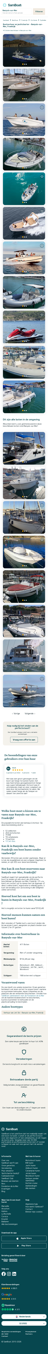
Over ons (5, 1160)
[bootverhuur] (12, 4)
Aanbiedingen (31, 1186)
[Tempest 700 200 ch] (24, 362)
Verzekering (6, 1168)
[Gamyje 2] (24, 50)
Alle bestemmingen (9, 1224)
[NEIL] (24, 258)
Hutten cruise (31, 1183)
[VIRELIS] (24, 586)
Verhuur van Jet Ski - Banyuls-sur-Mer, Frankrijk (23, 1012)
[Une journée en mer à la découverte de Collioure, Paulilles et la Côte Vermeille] (24, 552)
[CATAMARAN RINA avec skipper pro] (24, 656)
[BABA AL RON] (24, 292)
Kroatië (4, 1219)
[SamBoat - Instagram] (9, 1274)
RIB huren (29, 1163)
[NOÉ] (24, 621)
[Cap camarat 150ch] (24, 397)
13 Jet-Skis (10, 841)
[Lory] (24, 327)
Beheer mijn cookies (33, 1212)
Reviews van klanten (9, 1181)
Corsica (4, 1216)
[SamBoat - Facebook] (3, 1274)
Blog (3, 1191)
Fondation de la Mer (9, 1186)
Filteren (39, 11)
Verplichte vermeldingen (11, 1331)
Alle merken (30, 1188)
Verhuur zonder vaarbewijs (32, 1179)
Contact (29, 1209)
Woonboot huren (32, 1176)
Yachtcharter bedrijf (10, 1173)
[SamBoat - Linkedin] (14, 1274)
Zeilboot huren (31, 1168)
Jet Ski (34, 967)
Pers (3, 1184)
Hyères (4, 1211)
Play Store (26, 1245)
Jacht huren (30, 1165)
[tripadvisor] (8, 1305)
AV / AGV (4, 1334)
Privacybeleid (30, 1331)
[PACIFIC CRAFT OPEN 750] (24, 119)
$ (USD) (23, 1323)
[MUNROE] (24, 691)
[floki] (24, 483)
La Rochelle (6, 1214)
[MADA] (24, 188)
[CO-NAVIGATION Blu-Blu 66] (24, 85)
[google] (6, 1294)
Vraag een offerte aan (24, 739)
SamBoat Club (7, 1178)
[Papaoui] (24, 517)
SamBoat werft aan (9, 1163)
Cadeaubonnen (7, 1176)
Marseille (5, 1206)
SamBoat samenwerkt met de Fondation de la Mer (22, 995)
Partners (28, 1334)
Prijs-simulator (7, 1171)
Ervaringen (5, 1189)
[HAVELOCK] (24, 154)
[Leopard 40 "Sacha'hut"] (24, 448)
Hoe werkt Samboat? (34, 1207)
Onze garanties (8, 1165)
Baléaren (5, 1221)
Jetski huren (30, 1173)
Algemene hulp (31, 1204)
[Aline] (24, 223)
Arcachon (5, 1209)
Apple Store (26, 1238)
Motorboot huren (32, 1160)
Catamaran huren (32, 1171)
